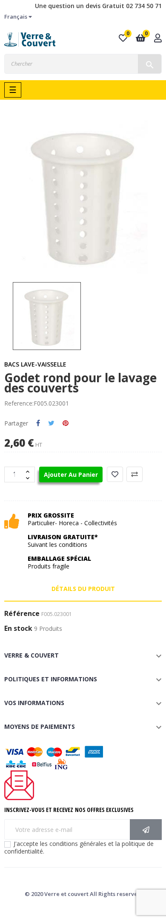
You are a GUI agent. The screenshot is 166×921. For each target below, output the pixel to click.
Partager (38, 423)
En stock (18, 629)
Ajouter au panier (71, 474)
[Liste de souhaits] (115, 474)
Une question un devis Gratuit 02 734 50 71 (98, 6)
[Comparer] (134, 474)
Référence (22, 614)
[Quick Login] (158, 39)
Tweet (51, 423)
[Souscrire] (146, 829)
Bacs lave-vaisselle (35, 364)
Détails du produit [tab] (83, 589)
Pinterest (66, 423)
